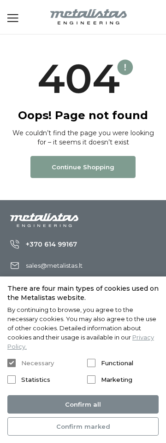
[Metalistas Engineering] (88, 17)
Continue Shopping (83, 167)
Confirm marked (83, 426)
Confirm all (83, 404)
